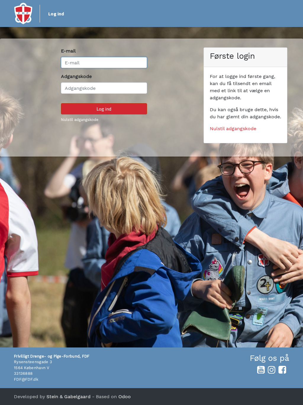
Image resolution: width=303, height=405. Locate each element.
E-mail (68, 51)
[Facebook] (282, 369)
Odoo (124, 396)
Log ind (56, 14)
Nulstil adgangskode (80, 119)
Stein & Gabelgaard (68, 396)
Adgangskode (76, 76)
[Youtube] (261, 369)
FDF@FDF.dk (26, 379)
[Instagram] (271, 369)
